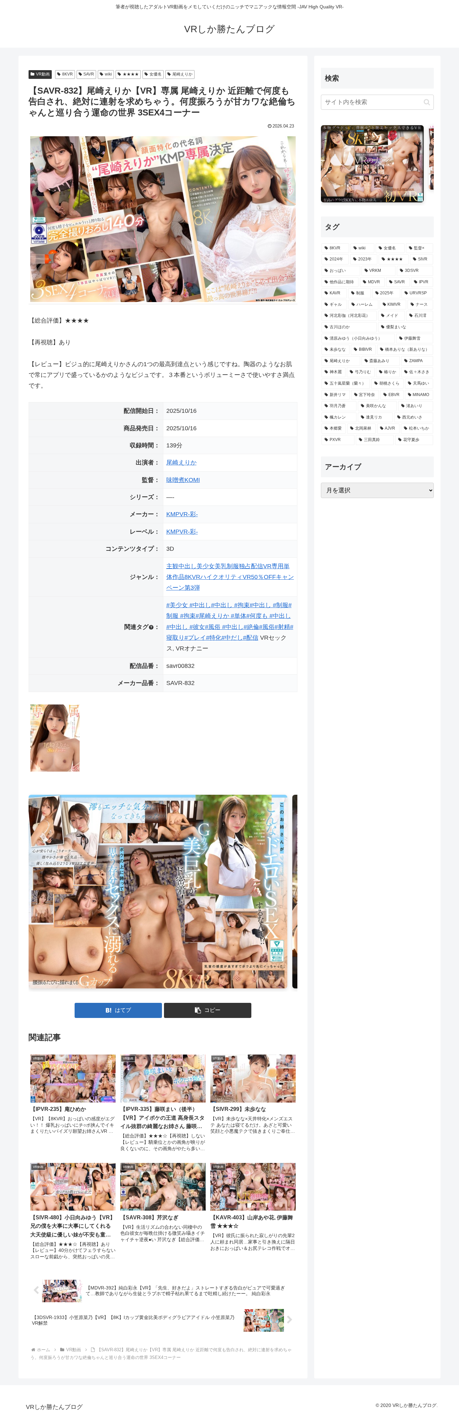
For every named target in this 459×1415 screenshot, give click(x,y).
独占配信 (251, 566)
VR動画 (43, 74)
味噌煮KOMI (183, 480)
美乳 (221, 566)
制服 (233, 566)
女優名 (156, 74)
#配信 (250, 637)
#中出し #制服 (269, 605)
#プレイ (195, 637)
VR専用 (273, 566)
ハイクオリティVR (225, 577)
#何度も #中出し (268, 616)
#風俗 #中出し (224, 627)
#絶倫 (251, 627)
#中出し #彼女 (185, 627)
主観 (172, 566)
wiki (108, 74)
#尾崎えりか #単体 (221, 616)
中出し (187, 566)
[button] (207, 1010)
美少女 (206, 566)
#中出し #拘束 (230, 605)
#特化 (213, 637)
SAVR (88, 74)
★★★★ (131, 74)
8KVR (67, 74)
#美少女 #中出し (188, 605)
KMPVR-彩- (182, 514)
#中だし (232, 637)
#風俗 (267, 627)
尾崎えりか (182, 74)
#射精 (282, 627)
